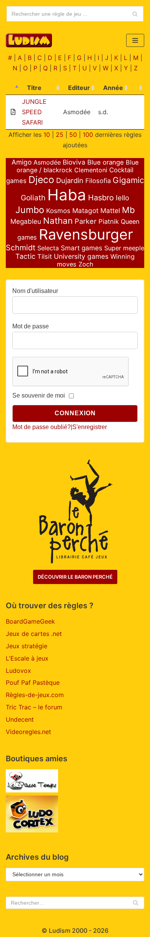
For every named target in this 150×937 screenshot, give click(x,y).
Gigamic (128, 180)
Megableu (25, 221)
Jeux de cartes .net (34, 633)
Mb (128, 210)
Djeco (41, 179)
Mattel (110, 210)
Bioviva (74, 162)
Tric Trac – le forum (34, 707)
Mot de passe (30, 326)
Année (113, 88)
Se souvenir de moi (38, 395)
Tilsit (44, 256)
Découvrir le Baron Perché (75, 577)
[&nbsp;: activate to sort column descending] (13, 88)
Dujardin (69, 180)
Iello (122, 197)
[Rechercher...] (75, 14)
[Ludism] (29, 40)
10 (46, 134)
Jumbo (29, 209)
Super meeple (124, 248)
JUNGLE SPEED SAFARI (34, 112)
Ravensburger (86, 234)
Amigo (22, 162)
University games (81, 256)
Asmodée (47, 162)
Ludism (59, 930)
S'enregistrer (89, 427)
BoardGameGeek (30, 621)
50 (73, 134)
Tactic (25, 256)
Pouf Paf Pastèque (33, 682)
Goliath (33, 197)
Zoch (85, 264)
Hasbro (101, 197)
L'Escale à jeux (27, 658)
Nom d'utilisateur (35, 291)
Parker (86, 221)
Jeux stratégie (26, 646)
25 (59, 134)
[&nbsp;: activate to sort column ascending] (137, 88)
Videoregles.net (28, 732)
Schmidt (20, 247)
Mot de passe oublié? (41, 427)
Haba (66, 194)
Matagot (85, 210)
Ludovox (18, 670)
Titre (34, 88)
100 (88, 134)
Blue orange (105, 162)
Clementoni (90, 170)
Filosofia (98, 181)
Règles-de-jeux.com (35, 695)
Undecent (20, 719)
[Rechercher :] (75, 903)
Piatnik (108, 221)
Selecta (48, 248)
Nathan (58, 220)
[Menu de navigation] (135, 40)
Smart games (81, 248)
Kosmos (58, 211)
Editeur (79, 88)
